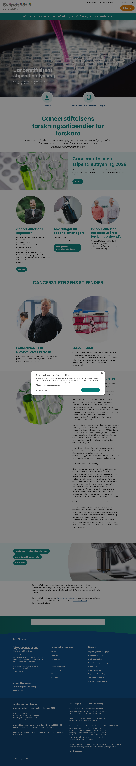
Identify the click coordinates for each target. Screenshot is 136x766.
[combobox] (102, 373)
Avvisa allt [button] (72, 390)
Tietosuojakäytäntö (67, 385)
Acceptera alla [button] (90, 390)
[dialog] (68, 383)
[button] (42, 390)
